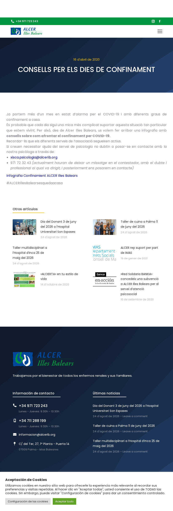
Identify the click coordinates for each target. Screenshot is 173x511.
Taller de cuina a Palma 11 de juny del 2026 (124, 426)
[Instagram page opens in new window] (153, 21)
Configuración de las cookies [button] (28, 501)
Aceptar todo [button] (64, 501)
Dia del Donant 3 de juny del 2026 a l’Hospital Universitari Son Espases (125, 408)
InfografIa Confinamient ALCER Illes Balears (42, 175)
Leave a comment (135, 416)
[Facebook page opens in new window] (159, 21)
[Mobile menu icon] (159, 31)
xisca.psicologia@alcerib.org (34, 157)
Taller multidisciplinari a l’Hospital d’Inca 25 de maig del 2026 (126, 443)
